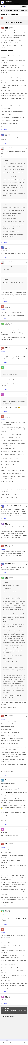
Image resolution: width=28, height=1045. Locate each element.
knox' (6, 323)
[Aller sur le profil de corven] (2, 394)
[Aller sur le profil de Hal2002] (2, 18)
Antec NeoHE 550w (12, 799)
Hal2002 (7, 18)
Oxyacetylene (8, 563)
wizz (6, 523)
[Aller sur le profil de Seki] (2, 911)
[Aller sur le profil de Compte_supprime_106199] (2, 506)
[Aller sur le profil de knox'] (2, 324)
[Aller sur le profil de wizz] (2, 524)
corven (6, 393)
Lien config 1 (4, 50)
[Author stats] (26, 28)
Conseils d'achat (18, 18)
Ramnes (6, 367)
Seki (6, 910)
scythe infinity (9, 792)
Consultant (7, 134)
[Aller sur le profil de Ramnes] (2, 367)
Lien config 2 (11, 50)
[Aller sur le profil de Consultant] (2, 135)
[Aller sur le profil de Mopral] (2, 148)
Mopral (6, 147)
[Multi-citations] (2, 129)
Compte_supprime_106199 (11, 505)
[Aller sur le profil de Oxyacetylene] (2, 564)
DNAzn (6, 779)
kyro (6, 828)
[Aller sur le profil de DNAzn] (2, 780)
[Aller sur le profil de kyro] (2, 829)
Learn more (2, 2)
